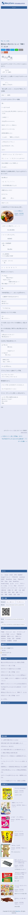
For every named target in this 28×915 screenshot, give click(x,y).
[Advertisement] (14, 25)
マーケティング (21, 632)
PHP (2, 581)
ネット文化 (13, 430)
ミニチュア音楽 (5, 634)
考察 (6, 594)
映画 (13, 592)
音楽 (18, 594)
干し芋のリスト (20, 602)
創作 (16, 590)
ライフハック (22, 588)
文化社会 (3, 638)
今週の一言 (10, 590)
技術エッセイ (10, 636)
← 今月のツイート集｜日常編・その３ (11, 436)
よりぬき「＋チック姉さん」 (17, 817)
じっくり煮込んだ (19, 211)
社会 (2, 594)
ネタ (21, 430)
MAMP (3, 579)
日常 (13, 638)
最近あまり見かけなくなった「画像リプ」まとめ (14, 692)
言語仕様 (3, 640)
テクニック (9, 632)
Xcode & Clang (5, 583)
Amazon (16, 213)
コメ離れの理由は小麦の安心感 (9, 752)
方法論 (9, 638)
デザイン (22, 583)
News (14, 579)
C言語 (11, 575)
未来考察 (18, 638)
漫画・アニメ (19, 592)
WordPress (16, 581)
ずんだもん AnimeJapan (20, 788)
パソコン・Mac (12, 585)
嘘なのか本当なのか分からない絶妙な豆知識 (12, 662)
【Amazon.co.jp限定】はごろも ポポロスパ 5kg (21, 873)
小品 (20, 590)
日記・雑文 (4, 592)
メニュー (14, 7)
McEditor (4, 655)
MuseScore (9, 579)
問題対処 (19, 634)
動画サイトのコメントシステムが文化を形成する (14, 683)
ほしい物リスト (10, 602)
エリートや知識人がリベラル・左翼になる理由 (13, 780)
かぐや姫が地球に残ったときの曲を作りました (13, 749)
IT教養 (2, 632)
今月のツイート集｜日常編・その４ (10, 672)
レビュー (13, 634)
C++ (2, 575)
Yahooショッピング (19, 215)
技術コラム (18, 636)
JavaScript (22, 577)
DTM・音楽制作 (18, 575)
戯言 (23, 590)
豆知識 (15, 640)
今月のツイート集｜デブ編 (8, 665)
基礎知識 (3, 636)
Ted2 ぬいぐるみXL (15, 845)
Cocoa (6, 575)
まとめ (12, 583)
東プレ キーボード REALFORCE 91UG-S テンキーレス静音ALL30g (21, 861)
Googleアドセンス (5, 577)
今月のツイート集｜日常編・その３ (10, 695)
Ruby (6, 581)
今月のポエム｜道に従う (7, 746)
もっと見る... (4, 699)
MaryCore (9, 3)
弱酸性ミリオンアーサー (17, 802)
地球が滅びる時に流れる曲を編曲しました (12, 743)
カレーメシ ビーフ (19, 831)
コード (17, 583)
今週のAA (3, 590)
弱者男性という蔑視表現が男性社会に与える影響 (14, 766)
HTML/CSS (15, 577)
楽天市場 (21, 213)
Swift (10, 581)
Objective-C (21, 579)
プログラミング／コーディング (9, 588)
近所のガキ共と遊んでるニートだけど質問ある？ (14, 675)
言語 (15, 594)
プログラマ (21, 585)
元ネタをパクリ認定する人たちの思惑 (11, 668)
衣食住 (10, 594)
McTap (4, 650)
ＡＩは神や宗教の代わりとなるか (9, 740)
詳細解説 (9, 640)
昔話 (9, 592)
